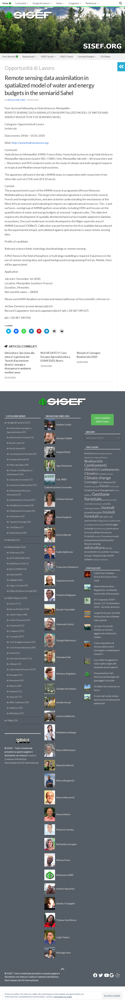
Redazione (91, 3)
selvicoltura (94, 547)
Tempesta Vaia (100, 555)
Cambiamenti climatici (95, 467)
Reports (13, 686)
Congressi (74, 3)
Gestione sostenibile (102, 504)
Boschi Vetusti (16, 448)
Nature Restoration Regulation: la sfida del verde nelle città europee (106, 590)
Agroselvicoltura (101, 458)
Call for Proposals (17, 620)
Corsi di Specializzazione (20, 647)
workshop (104, 560)
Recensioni (14, 680)
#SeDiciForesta (91, 453)
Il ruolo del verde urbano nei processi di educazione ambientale (107, 700)
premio (97, 536)
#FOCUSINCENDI (17, 558)
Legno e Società (16, 585)
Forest (104, 486)
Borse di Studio (16, 609)
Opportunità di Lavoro (29, 68)
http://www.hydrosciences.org (30, 142)
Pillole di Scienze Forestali (21, 591)
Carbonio (102, 474)
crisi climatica (105, 482)
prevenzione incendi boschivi (99, 540)
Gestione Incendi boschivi (21, 485)
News (59, 3)
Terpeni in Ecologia (18, 522)
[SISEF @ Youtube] (108, 15)
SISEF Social (47, 56)
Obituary (14, 664)
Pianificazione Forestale (20, 511)
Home (5, 3)
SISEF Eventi (66, 56)
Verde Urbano (16, 533)
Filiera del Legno (17, 465)
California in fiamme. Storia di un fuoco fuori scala (105, 577)
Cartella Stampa (86, 56)
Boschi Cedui (15, 443)
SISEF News (13, 598)
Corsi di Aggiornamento (20, 642)
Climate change (97, 477)
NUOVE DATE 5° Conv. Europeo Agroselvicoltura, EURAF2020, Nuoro (56, 356)
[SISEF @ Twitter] (103, 15)
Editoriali (14, 574)
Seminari (13, 691)
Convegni (14, 636)
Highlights (14, 580)
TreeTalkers (15, 527)
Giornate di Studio (18, 658)
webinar (96, 560)
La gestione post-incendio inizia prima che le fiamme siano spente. (107, 616)
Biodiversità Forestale (19, 437)
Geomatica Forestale (19, 479)
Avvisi (12, 603)
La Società (20, 3)
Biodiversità (93, 461)
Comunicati (15, 625)
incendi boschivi (93, 512)
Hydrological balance (92, 508)
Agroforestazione (105, 454)
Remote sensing (92, 543)
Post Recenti (9, 56)
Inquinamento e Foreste (20, 500)
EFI (114, 482)
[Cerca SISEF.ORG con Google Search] (113, 15)
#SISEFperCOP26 (17, 563)
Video (10, 720)
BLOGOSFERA (16, 569)
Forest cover (114, 486)
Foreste (88, 490)
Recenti (11, 539)
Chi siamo (105, 56)
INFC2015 (104, 516)
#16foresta (15, 552)
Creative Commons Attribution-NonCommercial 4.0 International (21, 759)
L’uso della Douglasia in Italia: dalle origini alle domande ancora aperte (106, 664)
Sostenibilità (103, 552)
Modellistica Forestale (19, 505)
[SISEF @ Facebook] (98, 15)
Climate (110, 474)
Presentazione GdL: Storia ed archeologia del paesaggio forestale (106, 677)
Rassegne (14, 675)
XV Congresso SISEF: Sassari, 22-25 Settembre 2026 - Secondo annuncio (107, 603)
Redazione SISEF (16, 100)
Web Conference (17, 702)
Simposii (13, 697)
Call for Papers (16, 614)
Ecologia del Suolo (18, 459)
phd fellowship (99, 529)
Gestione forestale (96, 496)
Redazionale (13, 547)
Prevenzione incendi (110, 536)
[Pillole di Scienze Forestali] (118, 15)
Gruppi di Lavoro (41, 3)
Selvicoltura (15, 516)
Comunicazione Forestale (21, 454)
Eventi (12, 653)
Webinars (14, 708)
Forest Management (103, 490)
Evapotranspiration (91, 486)
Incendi (107, 507)
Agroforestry (89, 458)
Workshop (14, 713)
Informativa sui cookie (63, 997)
